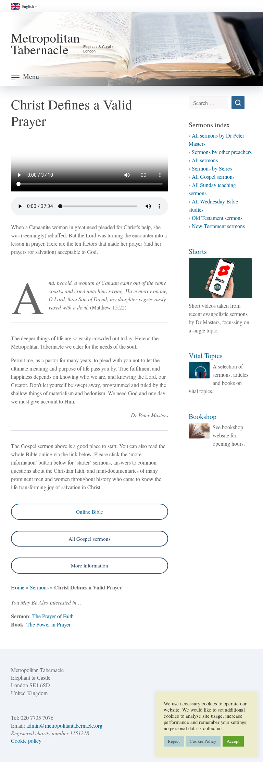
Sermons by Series (212, 168)
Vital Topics (206, 355)
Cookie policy (26, 740)
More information (89, 565)
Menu (31, 76)
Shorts (198, 251)
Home (17, 587)
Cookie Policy (203, 741)
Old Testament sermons (217, 217)
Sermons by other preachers (222, 151)
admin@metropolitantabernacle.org (64, 725)
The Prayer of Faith (53, 616)
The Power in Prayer (48, 624)
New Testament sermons (218, 226)
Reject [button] (174, 741)
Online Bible (89, 511)
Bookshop (202, 416)
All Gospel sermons (89, 538)
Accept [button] (233, 741)
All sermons (205, 160)
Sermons (39, 587)
